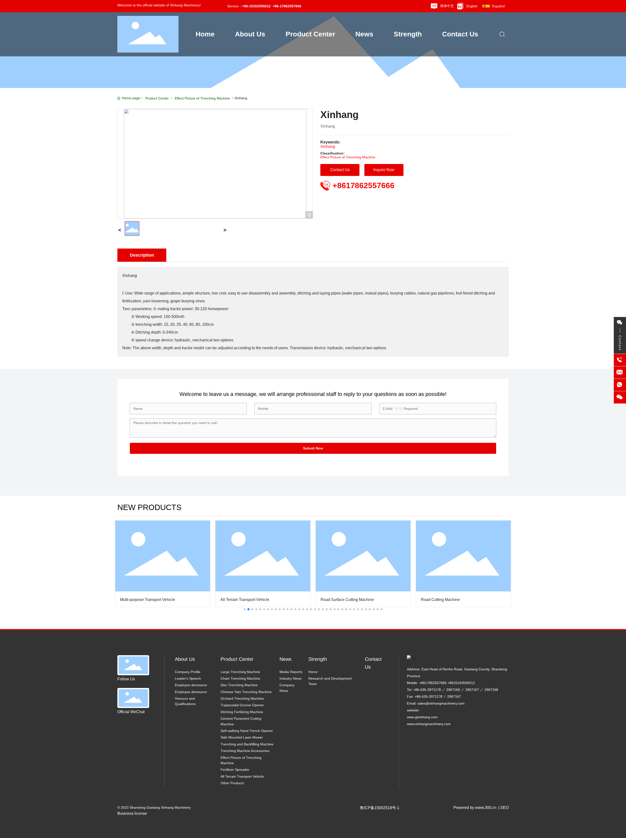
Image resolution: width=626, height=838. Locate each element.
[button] (245, 609)
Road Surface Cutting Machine (347, 600)
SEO (504, 807)
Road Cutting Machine (440, 600)
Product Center (157, 98)
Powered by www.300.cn (474, 807)
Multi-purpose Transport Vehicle (147, 600)
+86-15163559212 (256, 6)
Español (498, 6)
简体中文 (447, 6)
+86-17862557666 (287, 6)
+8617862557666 (363, 185)
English (472, 6)
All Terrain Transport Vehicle (244, 600)
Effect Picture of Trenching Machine (202, 98)
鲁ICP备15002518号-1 (379, 808)
